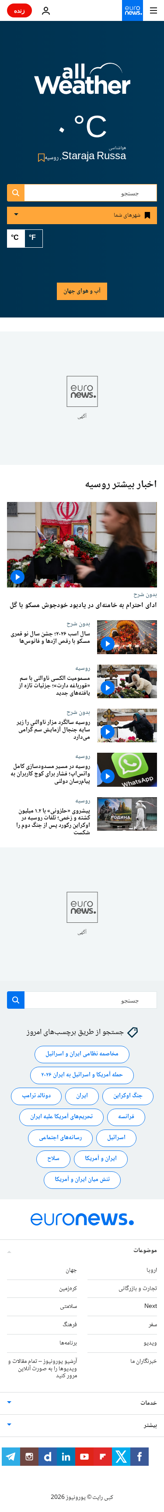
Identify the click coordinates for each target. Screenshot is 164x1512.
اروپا (152, 1270)
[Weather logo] (82, 84)
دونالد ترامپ (36, 1096)
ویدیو (150, 1343)
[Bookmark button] (40, 158)
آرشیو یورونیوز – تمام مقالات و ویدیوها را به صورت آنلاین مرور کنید (42, 1369)
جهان (71, 1270)
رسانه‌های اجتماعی (60, 1138)
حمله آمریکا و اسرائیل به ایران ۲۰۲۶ (82, 1075)
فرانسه (126, 1117)
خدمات (148, 1403)
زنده (19, 10)
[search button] (15, 192)
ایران (82, 1096)
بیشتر (150, 1425)
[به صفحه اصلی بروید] (132, 10)
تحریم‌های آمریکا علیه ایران (61, 1117)
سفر (153, 1325)
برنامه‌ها (68, 1343)
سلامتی (68, 1306)
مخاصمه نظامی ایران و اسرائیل (82, 1054)
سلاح (53, 1159)
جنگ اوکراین (128, 1096)
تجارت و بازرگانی (138, 1288)
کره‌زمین (68, 1288)
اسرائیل (116, 1138)
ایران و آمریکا (101, 1159)
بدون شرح (145, 594)
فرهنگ (70, 1325)
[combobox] (82, 192)
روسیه (82, 668)
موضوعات (145, 1251)
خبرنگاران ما (143, 1361)
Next (150, 1306)
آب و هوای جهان (82, 291)
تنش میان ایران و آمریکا (82, 1179)
